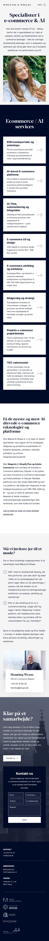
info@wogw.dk (8, 855)
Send (24, 820)
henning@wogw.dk (20, 688)
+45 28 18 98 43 (19, 683)
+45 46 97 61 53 (9, 853)
